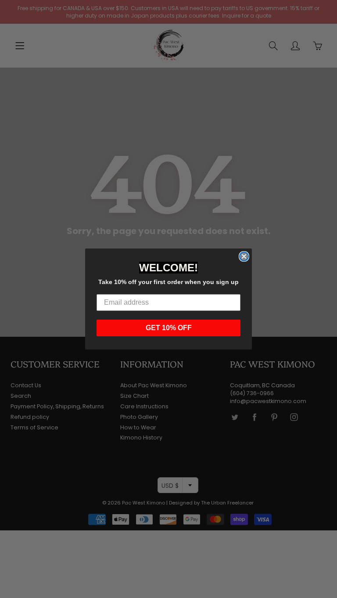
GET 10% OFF (169, 327)
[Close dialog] (244, 256)
